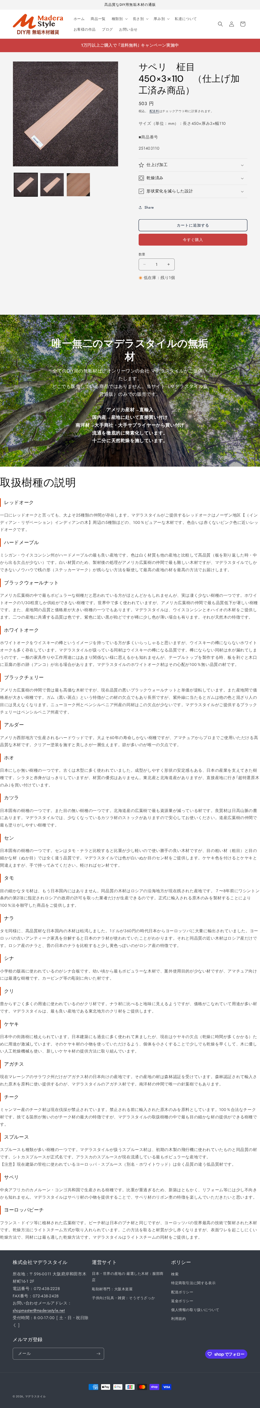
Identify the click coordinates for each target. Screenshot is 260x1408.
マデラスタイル (35, 1396)
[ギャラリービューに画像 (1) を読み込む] (26, 184)
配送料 (154, 111)
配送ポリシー (182, 1292)
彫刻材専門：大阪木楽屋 (112, 1289)
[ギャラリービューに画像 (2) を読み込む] (52, 184)
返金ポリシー (182, 1300)
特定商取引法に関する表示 (193, 1282)
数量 (142, 254)
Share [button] (149, 207)
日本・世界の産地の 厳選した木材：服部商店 (128, 1276)
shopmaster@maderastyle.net (39, 1310)
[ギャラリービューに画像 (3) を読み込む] (78, 184)
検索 (174, 1274)
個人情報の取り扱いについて (195, 1309)
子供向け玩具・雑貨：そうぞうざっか (123, 1297)
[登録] (98, 1354)
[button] (119, 18)
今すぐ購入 (193, 240)
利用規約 (178, 1318)
